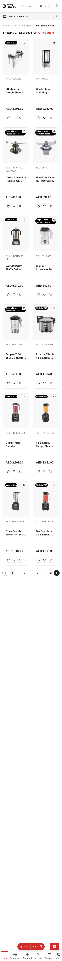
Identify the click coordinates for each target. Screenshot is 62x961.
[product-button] (55, 6)
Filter (35, 946)
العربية (53, 16)
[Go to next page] (57, 573)
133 (50, 573)
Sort (26, 946)
